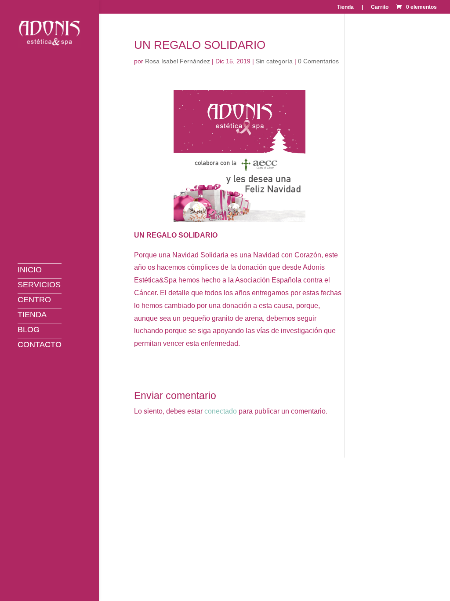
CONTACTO (40, 346)
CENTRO (34, 302)
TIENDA (32, 317)
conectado (220, 411)
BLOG (29, 332)
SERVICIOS (39, 287)
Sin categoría (274, 61)
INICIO (30, 272)
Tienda (345, 7)
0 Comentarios (318, 61)
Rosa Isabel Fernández (177, 61)
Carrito (379, 7)
